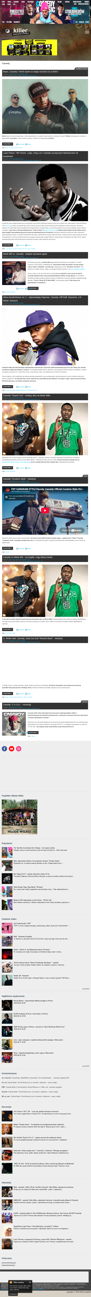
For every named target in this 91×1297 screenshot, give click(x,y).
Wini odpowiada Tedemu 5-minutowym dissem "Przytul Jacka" (37, 861)
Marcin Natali (25, 257)
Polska (11, 74)
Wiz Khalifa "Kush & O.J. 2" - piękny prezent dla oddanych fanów (37, 1137)
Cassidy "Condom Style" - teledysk (19, 479)
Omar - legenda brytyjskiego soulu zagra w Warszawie (33, 1053)
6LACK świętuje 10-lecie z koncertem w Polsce (31, 1014)
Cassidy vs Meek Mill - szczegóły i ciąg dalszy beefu (27, 557)
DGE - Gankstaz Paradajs (23, 936)
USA (10, 559)
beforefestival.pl (8, 1265)
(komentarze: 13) (38, 561)
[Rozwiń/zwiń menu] (87, 32)
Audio (14, 74)
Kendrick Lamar (17, 248)
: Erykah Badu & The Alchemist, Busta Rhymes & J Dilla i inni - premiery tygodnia (32, 1087)
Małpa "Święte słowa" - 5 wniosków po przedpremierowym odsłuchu (39, 1124)
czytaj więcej (13, 1294)
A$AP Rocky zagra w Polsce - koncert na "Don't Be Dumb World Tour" (39, 1027)
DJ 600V (20, 147)
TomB (15, 147)
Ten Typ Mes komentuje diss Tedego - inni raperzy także (34, 848)
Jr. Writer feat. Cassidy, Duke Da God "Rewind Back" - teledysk (33, 638)
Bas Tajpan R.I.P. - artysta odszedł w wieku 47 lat (31, 874)
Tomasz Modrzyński (27, 561)
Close (30, 1282)
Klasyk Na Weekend (50, 230)
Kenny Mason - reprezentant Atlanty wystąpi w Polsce (33, 1001)
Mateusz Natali (26, 399)
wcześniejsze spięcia (78, 269)
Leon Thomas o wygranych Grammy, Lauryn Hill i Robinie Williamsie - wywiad (42, 1239)
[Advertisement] (19, 774)
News (26, 74)
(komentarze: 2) (34, 257)
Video (27, 481)
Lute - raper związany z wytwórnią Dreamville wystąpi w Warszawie (38, 1040)
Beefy (17, 559)
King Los (24, 248)
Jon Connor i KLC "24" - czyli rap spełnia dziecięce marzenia (36, 1111)
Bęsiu (6, 147)
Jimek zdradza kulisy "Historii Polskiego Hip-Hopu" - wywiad (36, 963)
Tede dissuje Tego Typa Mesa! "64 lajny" (28, 887)
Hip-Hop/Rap (20, 74)
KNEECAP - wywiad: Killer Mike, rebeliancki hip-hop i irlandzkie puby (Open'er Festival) (46, 1200)
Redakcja (24, 75)
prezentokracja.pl (9, 1263)
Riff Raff (18, 390)
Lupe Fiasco (8, 248)
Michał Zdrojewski (27, 160)
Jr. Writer (24, 697)
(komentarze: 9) (37, 160)
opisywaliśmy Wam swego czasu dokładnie (16, 462)
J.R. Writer (29, 390)
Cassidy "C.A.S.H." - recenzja (17, 704)
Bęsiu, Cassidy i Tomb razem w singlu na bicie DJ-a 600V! (30, 71)
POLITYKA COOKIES (39, 1289)
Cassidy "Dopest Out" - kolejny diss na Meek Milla (26, 395)
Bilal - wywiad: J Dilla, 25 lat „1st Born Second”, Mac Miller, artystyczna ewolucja (43, 1187)
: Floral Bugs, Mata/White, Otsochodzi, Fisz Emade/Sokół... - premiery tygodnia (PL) (35, 1078)
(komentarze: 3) (32, 75)
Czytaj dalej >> (7, 144)
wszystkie (85, 989)
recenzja (8, 226)
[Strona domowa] (16, 32)
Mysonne (23, 390)
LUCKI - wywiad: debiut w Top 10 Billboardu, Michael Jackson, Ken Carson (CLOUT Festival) (47, 1213)
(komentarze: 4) (35, 482)
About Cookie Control (10, 1282)
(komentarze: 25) (34, 304)
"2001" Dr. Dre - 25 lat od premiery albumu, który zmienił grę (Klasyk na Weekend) (44, 1164)
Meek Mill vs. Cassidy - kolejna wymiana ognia (25, 254)
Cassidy (11, 147)
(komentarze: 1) (35, 708)
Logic (28, 248)
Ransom (35, 390)
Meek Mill (12, 292)
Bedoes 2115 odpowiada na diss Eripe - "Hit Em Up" (33, 900)
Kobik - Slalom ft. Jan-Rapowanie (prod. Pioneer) (32, 950)
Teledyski (22, 481)
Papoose (7, 390)
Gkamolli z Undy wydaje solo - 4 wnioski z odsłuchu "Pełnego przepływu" (41, 1151)
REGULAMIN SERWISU (7, 1289)
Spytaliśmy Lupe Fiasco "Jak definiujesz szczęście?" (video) (36, 1226)
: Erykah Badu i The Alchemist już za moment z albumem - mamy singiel (29, 1082)
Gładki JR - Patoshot (21, 976)
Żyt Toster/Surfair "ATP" (22, 923)
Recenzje (19, 707)
